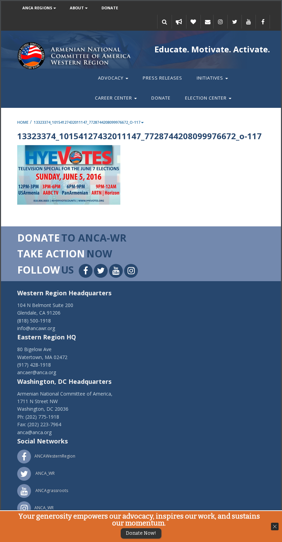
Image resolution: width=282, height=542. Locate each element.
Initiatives (211, 78)
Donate (109, 7)
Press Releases (162, 78)
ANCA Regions (37, 7)
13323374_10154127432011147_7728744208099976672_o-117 (87, 122)
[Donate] (193, 22)
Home (23, 122)
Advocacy (111, 78)
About (77, 7)
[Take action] (179, 22)
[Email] (208, 22)
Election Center (206, 98)
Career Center (114, 98)
